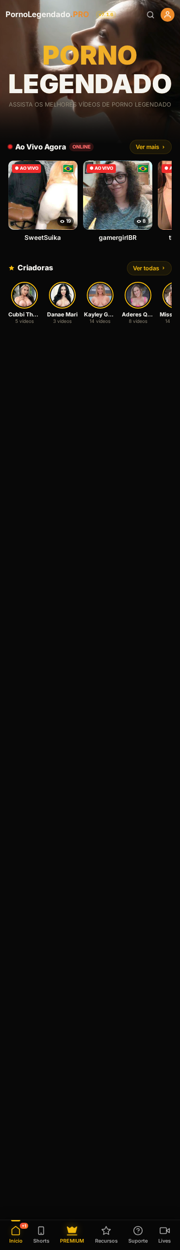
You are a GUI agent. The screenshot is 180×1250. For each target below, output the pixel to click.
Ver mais (147, 146)
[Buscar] (150, 14)
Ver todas (146, 268)
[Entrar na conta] (167, 15)
